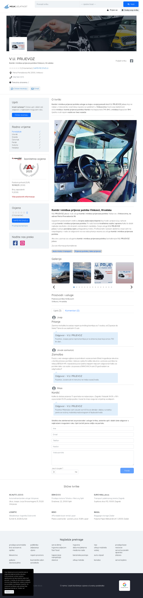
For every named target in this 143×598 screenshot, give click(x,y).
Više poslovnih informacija (23, 197)
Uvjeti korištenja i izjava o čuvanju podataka (86, 586)
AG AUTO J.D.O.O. (16, 495)
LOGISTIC (13, 512)
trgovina (76, 545)
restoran (118, 547)
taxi (95, 545)
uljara (32, 550)
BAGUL (97, 512)
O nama (63, 586)
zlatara (118, 555)
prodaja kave (120, 545)
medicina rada (79, 550)
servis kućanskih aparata (122, 551)
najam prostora (36, 555)
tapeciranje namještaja (56, 556)
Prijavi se (113, 10)
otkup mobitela (100, 547)
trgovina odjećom (59, 547)
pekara (12, 560)
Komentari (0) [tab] (72, 310)
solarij (96, 550)
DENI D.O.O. (56, 495)
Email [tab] (36, 88)
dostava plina (14, 563)
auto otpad (99, 555)
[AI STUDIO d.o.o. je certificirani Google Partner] (124, 585)
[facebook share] (131, 61)
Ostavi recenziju (20, 88)
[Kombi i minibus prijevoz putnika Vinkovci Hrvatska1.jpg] (82, 272)
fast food (55, 550)
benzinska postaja (80, 555)
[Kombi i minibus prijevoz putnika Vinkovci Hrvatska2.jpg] (103, 272)
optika (11, 550)
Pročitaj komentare (20, 226)
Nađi (132, 4)
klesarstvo (13, 555)
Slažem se (9, 592)
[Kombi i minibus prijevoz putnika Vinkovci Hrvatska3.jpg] (125, 272)
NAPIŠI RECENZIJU (41, 68)
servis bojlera (120, 560)
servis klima (56, 545)
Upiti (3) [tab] (57, 310)
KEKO (54, 512)
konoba (97, 560)
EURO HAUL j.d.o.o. (101, 495)
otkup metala (78, 560)
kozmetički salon (37, 560)
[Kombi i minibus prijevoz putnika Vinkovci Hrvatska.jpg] (61, 272)
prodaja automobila (17, 545)
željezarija (34, 547)
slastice (55, 560)
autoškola (34, 563)
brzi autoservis (15, 547)
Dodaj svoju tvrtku (131, 10)
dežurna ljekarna (80, 547)
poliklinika (34, 545)
